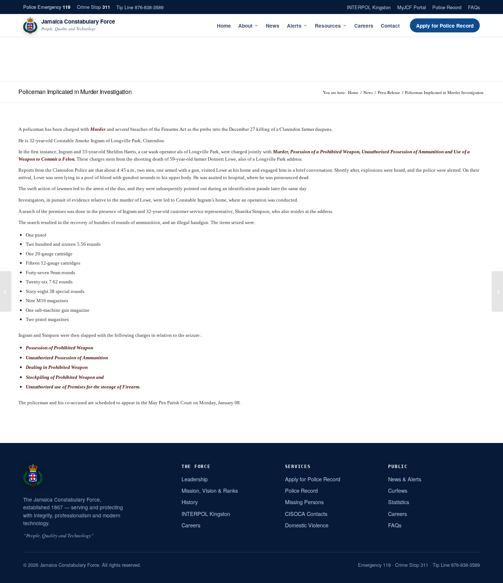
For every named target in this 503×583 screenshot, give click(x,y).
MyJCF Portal (411, 7)
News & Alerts (404, 479)
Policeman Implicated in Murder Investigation (74, 91)
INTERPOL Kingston (369, 7)
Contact (390, 25)
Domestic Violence (306, 525)
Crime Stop (93, 6)
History (190, 502)
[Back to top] (487, 574)
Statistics (398, 502)
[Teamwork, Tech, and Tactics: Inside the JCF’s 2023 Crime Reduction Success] (5, 291)
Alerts (294, 25)
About (245, 25)
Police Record (446, 7)
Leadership (195, 479)
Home (224, 25)
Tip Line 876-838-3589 (139, 7)
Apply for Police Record (445, 25)
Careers (363, 25)
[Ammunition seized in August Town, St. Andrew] (497, 291)
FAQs (474, 7)
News (272, 25)
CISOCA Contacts (306, 513)
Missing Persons (304, 502)
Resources (328, 25)
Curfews (397, 490)
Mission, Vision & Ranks (210, 490)
